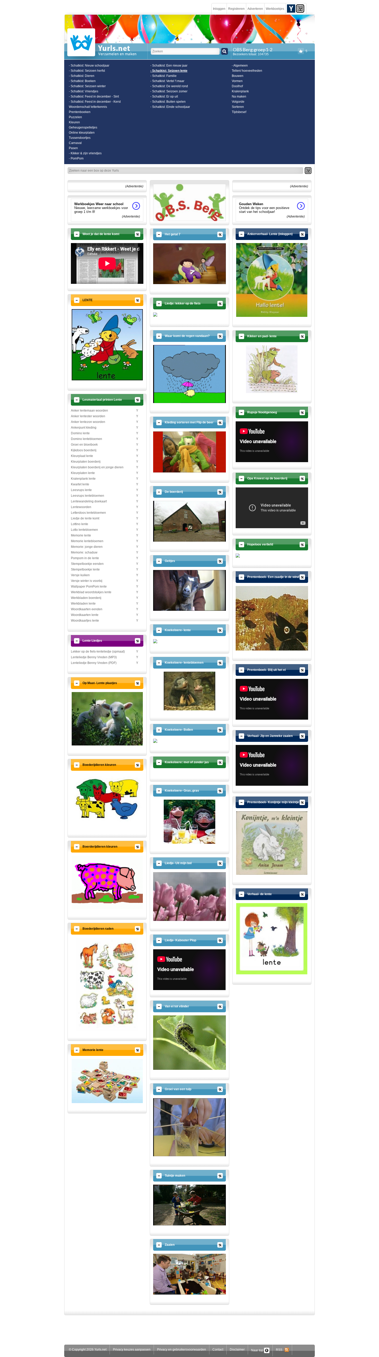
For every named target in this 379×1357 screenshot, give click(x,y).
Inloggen (219, 9)
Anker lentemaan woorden (89, 410)
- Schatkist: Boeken (82, 81)
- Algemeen (240, 65)
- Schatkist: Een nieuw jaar (168, 65)
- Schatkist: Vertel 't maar (167, 81)
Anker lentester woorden (88, 416)
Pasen (73, 148)
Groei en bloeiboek (84, 444)
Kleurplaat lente (82, 456)
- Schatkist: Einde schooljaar (170, 107)
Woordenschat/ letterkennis (88, 107)
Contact (217, 1349)
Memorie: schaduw (84, 552)
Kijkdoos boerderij (83, 450)
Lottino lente (79, 524)
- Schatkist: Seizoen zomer (168, 91)
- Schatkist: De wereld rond (169, 86)
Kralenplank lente (83, 478)
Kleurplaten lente (83, 473)
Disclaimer (237, 1349)
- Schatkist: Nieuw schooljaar (89, 65)
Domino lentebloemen (86, 439)
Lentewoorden (81, 507)
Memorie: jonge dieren (87, 547)
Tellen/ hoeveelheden (247, 71)
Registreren (236, 9)
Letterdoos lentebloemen (88, 513)
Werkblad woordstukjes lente (91, 592)
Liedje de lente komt (85, 518)
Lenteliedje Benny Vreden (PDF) (94, 663)
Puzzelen (75, 117)
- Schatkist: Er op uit (164, 96)
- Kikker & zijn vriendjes (85, 153)
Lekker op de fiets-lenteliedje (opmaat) (98, 651)
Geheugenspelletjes (83, 127)
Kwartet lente (80, 484)
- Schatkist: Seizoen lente (168, 71)
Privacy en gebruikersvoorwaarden (181, 1349)
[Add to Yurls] (291, 8)
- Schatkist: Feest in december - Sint (94, 96)
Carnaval (75, 143)
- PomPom (76, 158)
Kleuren (74, 122)
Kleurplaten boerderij (86, 461)
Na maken (239, 96)
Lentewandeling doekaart (89, 501)
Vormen (237, 81)
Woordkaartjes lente (85, 620)
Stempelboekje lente (85, 569)
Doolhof (237, 86)
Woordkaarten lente (84, 615)
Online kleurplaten (82, 132)
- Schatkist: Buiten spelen (168, 101)
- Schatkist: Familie (163, 76)
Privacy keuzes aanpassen (132, 1349)
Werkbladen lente (83, 603)
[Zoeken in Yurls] (224, 51)
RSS (280, 1350)
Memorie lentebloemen (87, 541)
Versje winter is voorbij (86, 581)
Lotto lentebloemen (84, 530)
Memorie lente (81, 535)
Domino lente (80, 433)
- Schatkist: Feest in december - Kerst (95, 101)
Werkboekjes (275, 9)
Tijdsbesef (239, 112)
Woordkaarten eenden (86, 609)
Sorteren (238, 107)
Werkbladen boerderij (86, 598)
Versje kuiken (80, 575)
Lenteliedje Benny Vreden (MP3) (94, 657)
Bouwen (237, 76)
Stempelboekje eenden (87, 564)
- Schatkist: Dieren (81, 76)
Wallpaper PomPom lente (89, 586)
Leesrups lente (81, 490)
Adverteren (255, 9)
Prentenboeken (79, 112)
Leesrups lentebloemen (87, 495)
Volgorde (238, 101)
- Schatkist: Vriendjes (83, 91)
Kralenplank (240, 91)
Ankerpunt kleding (83, 427)
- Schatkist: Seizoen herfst (87, 71)
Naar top (257, 1350)
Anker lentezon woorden (88, 422)
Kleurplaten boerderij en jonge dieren (97, 467)
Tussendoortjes (79, 138)
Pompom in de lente (85, 558)
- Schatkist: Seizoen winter (87, 86)
